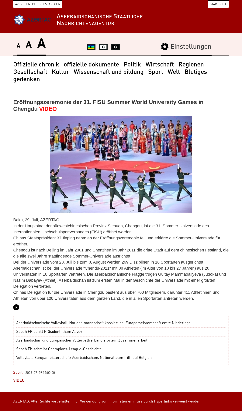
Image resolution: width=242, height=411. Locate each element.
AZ (17, 4)
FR (40, 4)
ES (45, 4)
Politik (132, 65)
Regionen (191, 65)
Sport (155, 72)
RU (22, 4)
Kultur (60, 72)
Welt (174, 72)
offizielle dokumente (91, 65)
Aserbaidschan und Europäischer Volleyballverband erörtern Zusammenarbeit (81, 340)
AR (51, 4)
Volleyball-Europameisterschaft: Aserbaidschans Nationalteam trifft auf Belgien (84, 358)
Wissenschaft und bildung (109, 72)
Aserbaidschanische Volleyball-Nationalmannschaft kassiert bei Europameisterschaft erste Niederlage (103, 323)
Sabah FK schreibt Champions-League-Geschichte (59, 349)
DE (34, 4)
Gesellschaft (30, 72)
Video (19, 381)
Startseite (218, 4)
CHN (57, 4)
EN (28, 4)
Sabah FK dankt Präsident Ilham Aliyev (49, 332)
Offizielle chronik (36, 65)
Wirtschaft (160, 65)
